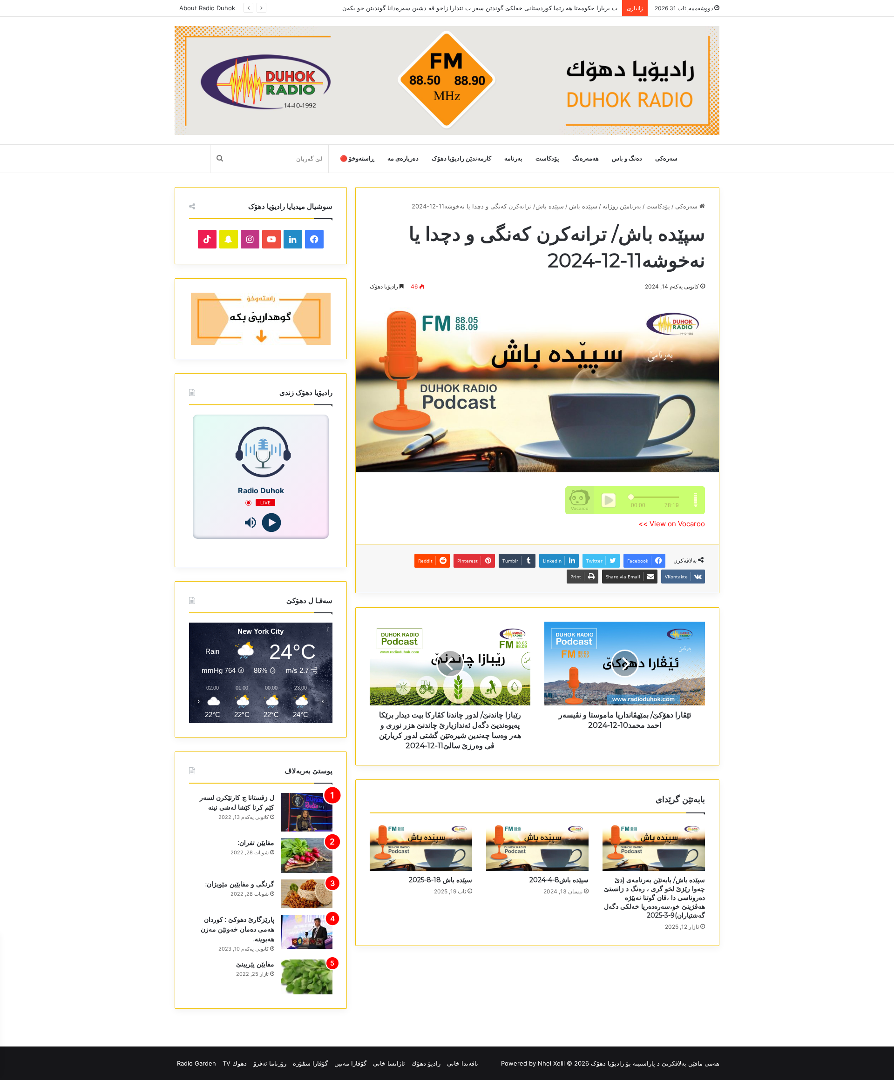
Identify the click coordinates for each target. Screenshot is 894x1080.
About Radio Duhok (207, 8)
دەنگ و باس (627, 158)
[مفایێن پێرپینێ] (306, 976)
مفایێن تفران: (256, 843)
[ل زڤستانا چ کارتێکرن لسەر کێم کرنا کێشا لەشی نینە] (306, 812)
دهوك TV (235, 1063)
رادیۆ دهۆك (426, 1063)
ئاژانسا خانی (389, 1063)
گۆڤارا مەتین (350, 1063)
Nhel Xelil (551, 1063)
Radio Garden (196, 1063)
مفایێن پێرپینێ (255, 964)
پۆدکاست (547, 158)
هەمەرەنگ (585, 158)
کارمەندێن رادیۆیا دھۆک (461, 158)
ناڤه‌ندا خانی (462, 1063)
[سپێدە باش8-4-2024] (537, 847)
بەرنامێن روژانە (622, 206)
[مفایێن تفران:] (306, 855)
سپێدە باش (583, 206)
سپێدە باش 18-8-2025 (440, 880)
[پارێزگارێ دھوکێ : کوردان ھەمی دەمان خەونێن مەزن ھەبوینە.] (306, 932)
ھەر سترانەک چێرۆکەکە (587, 8)
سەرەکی (666, 158)
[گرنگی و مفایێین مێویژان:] (306, 893)
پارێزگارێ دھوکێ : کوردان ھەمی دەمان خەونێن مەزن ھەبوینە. (237, 929)
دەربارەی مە (403, 158)
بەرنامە (513, 158)
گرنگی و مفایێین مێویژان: (239, 884)
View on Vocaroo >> (671, 523)
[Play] (271, 523)
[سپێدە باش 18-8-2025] (421, 847)
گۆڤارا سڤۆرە (310, 1063)
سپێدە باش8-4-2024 (559, 880)
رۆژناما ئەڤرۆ (269, 1063)
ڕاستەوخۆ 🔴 (357, 158)
